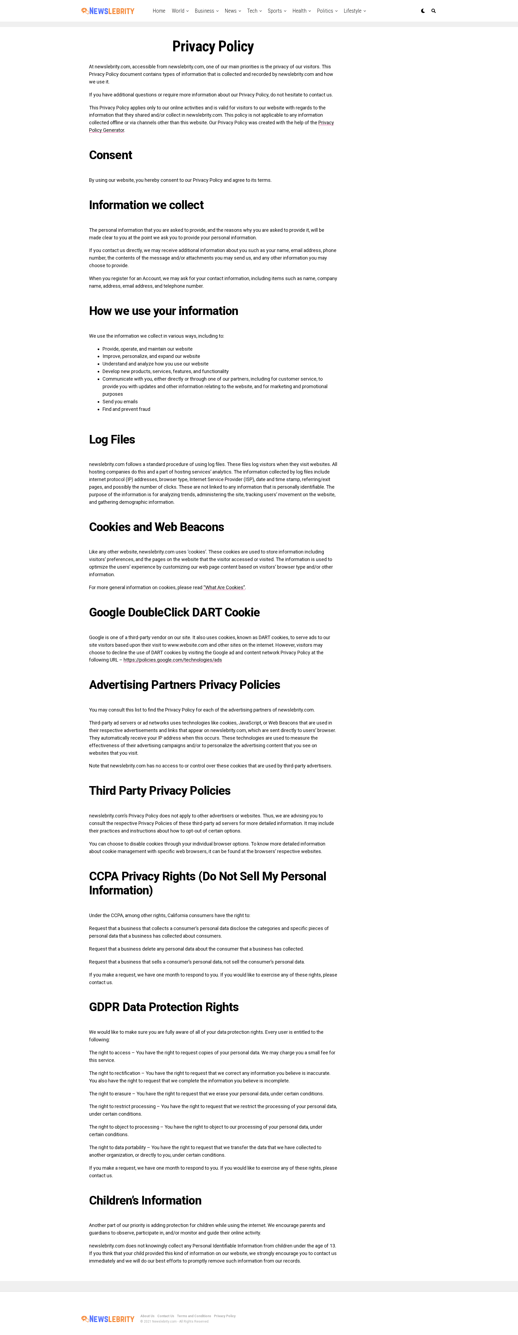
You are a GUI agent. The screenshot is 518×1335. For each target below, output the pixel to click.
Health (299, 11)
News (231, 11)
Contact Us (165, 1316)
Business (204, 11)
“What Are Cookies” (224, 587)
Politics (325, 11)
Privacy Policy (225, 1316)
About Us (147, 1316)
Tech (252, 11)
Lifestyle (353, 11)
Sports (275, 11)
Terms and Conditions (194, 1316)
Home (159, 11)
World (178, 11)
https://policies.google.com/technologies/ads (173, 660)
